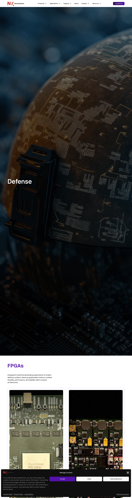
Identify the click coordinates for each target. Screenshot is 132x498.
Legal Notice (28, 494)
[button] (128, 473)
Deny (89, 479)
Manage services (123, 494)
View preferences (116, 479)
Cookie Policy (8, 494)
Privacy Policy (18, 494)
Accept (62, 479)
